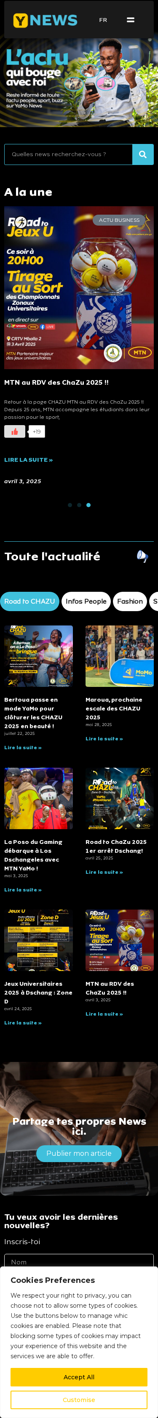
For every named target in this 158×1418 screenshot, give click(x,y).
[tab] (29, 601)
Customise (79, 1400)
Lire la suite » (23, 747)
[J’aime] (134, 434)
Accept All (79, 1377)
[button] (130, 20)
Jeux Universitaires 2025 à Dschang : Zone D (38, 993)
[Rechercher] (142, 154)
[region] (79, 1342)
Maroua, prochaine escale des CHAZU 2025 (114, 708)
